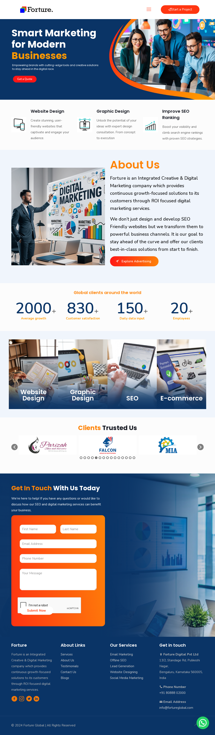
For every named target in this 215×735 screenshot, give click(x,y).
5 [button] (96, 457)
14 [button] (130, 457)
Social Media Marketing (126, 678)
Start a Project (181, 9)
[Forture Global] (37, 9)
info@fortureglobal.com (176, 708)
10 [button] (115, 457)
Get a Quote (24, 79)
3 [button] (88, 457)
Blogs (65, 678)
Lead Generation (122, 666)
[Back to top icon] (196, 725)
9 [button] (111, 457)
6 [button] (100, 457)
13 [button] (126, 457)
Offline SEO (118, 660)
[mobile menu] (148, 9)
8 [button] (107, 457)
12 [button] (122, 457)
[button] (14, 447)
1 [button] (81, 457)
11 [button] (119, 457)
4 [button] (92, 457)
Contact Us (68, 672)
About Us (67, 660)
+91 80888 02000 (172, 693)
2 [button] (85, 457)
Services (67, 654)
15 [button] (134, 457)
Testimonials (70, 666)
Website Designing (124, 672)
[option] (48, 445)
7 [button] (103, 457)
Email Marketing (121, 654)
